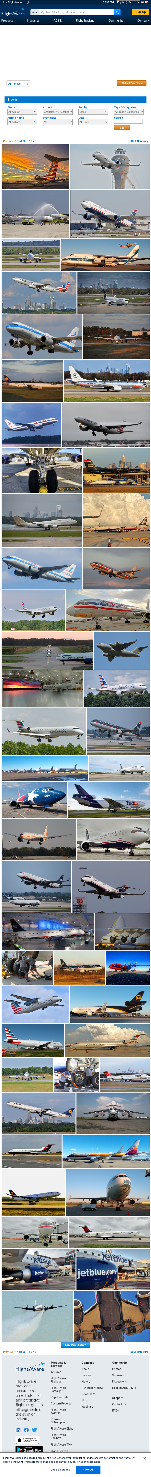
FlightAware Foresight (58, 1389)
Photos (116, 1369)
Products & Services (58, 1364)
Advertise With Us (92, 1387)
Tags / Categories (125, 107)
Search (118, 117)
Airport (47, 107)
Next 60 (21, 141)
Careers (86, 1375)
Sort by (82, 107)
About (85, 1369)
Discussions (119, 1381)
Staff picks (49, 117)
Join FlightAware (12, 2)
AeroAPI (56, 1372)
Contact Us (119, 1404)
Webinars (87, 1406)
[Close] (144, 1458)
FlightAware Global (62, 1428)
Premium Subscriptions (59, 1421)
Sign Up (141, 12)
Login (27, 2)
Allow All (88, 1469)
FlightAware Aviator (58, 1411)
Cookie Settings (60, 1469)
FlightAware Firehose (58, 1380)
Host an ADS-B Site (124, 1387)
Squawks (118, 1375)
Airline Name (15, 117)
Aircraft (12, 107)
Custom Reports (61, 1403)
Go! (122, 128)
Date (81, 117)
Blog (84, 1400)
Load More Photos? (75, 1345)
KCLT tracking (139, 141)
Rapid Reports (59, 1397)
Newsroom (88, 1394)
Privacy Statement (88, 1461)
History (86, 1381)
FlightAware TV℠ (61, 1444)
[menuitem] (7, 21)
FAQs (115, 1410)
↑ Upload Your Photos (132, 83)
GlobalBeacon (59, 1451)
